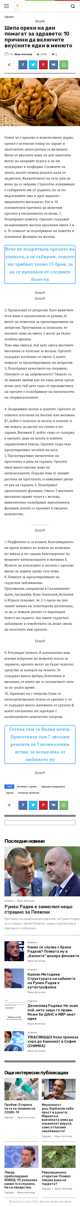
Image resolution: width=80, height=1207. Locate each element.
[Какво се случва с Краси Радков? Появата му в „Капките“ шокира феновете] (14, 951)
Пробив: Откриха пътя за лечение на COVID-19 (19, 1108)
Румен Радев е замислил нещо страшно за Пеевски (38, 909)
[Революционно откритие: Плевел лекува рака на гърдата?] (59, 1157)
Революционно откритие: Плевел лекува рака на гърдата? (56, 1178)
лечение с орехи (27, 786)
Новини (9, 901)
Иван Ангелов (23, 54)
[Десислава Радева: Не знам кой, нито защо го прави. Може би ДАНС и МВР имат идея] (14, 1009)
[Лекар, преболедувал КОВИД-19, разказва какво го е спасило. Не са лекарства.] (21, 1157)
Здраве (9, 17)
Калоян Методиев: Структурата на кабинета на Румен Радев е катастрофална (51, 980)
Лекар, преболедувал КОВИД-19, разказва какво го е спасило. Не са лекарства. (20, 1180)
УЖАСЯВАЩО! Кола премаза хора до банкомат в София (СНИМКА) (53, 1041)
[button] (72, 6)
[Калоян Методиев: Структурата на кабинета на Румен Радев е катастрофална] (14, 978)
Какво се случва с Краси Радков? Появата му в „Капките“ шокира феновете (53, 951)
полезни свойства (28, 792)
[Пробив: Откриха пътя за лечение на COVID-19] (21, 1089)
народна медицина (53, 786)
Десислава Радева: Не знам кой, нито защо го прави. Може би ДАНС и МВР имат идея (53, 1012)
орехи (10, 792)
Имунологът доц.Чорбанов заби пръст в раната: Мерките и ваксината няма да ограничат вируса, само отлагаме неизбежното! (58, 1118)
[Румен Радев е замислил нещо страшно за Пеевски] (42, 871)
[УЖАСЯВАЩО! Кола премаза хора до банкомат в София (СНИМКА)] (14, 1041)
